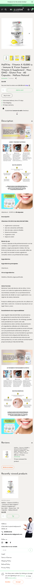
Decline (7, 582)
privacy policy (12, 578)
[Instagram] (2, 542)
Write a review (8, 467)
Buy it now (7, 95)
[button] (29, 33)
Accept (18, 582)
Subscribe (31, 550)
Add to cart (19, 90)
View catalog (2, 9)
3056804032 (8, 532)
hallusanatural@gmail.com (13, 534)
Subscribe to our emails (9, 546)
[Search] (5, 9)
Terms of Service (6, 557)
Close (32, 2)
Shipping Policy (6, 561)
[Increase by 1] (5, 88)
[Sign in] (28, 9)
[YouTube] (6, 542)
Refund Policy (5, 564)
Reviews (5, 443)
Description (7, 121)
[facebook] (10, 542)
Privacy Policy (5, 567)
